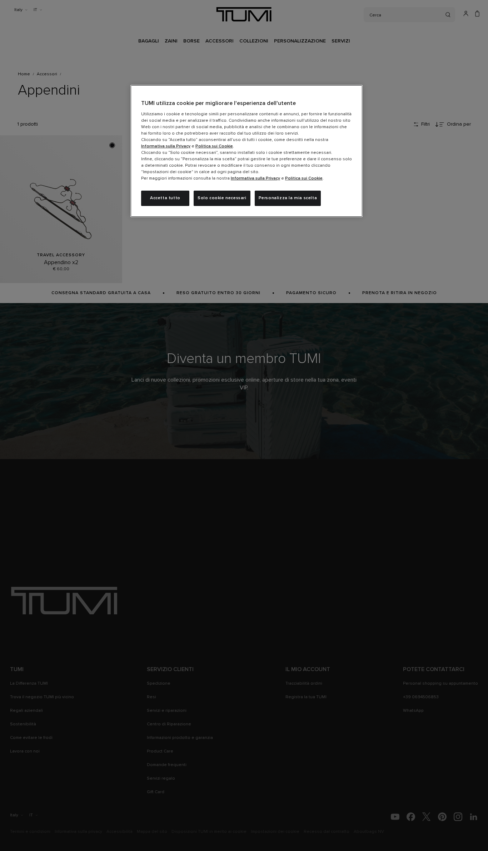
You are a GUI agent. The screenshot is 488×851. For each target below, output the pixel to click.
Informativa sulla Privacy (165, 146)
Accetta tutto (165, 198)
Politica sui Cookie (214, 146)
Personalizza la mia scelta (288, 198)
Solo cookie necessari (222, 198)
